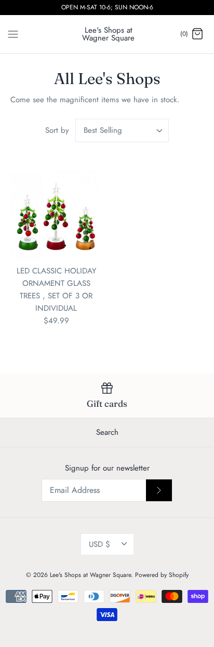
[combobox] (122, 130)
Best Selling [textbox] (103, 130)
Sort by (57, 130)
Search (107, 432)
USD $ (99, 544)
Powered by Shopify (162, 575)
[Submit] (159, 490)
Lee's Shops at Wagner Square (90, 575)
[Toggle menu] (13, 34)
